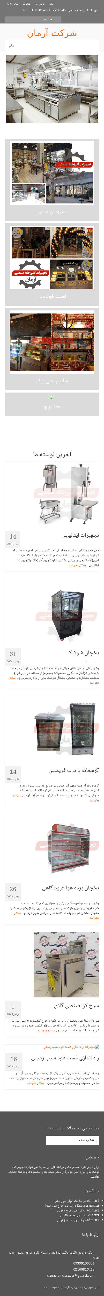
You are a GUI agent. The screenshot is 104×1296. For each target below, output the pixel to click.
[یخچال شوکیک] (52, 612)
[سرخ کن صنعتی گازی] (52, 964)
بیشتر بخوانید (77, 565)
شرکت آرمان (52, 33)
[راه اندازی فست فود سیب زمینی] (52, 1047)
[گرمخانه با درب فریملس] (52, 729)
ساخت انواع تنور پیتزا (68, 1201)
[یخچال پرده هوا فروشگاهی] (52, 847)
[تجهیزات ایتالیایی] (52, 494)
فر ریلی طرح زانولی (69, 1211)
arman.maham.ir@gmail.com (70, 1276)
